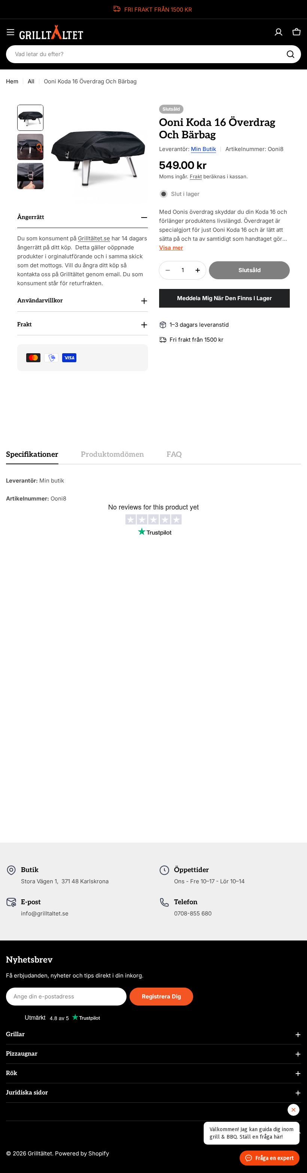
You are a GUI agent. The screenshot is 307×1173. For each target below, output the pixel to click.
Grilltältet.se (94, 238)
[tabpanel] (153, 489)
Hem (12, 81)
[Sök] (290, 54)
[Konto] (278, 32)
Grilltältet (40, 1153)
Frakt (196, 176)
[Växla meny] (10, 32)
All (31, 81)
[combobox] (153, 54)
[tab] (32, 457)
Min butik (203, 149)
